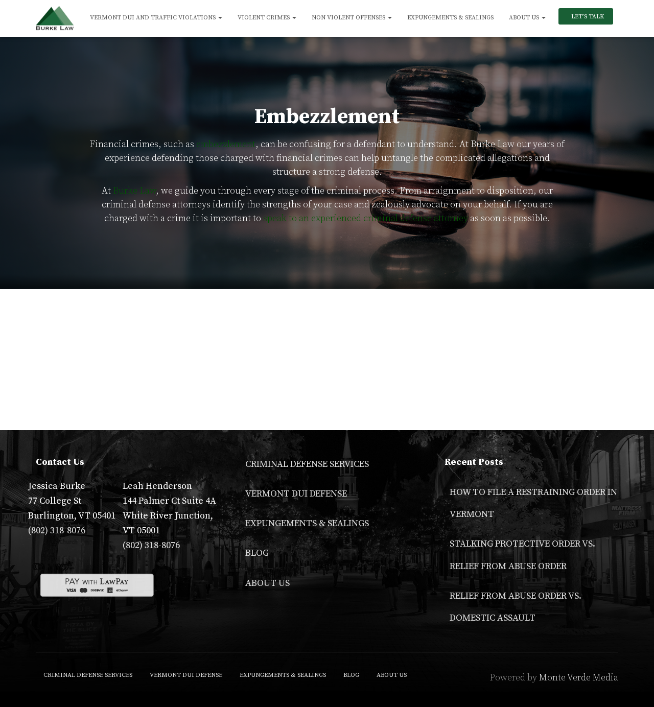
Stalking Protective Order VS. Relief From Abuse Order (522, 555)
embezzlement (225, 144)
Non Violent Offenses (349, 17)
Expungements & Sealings (450, 17)
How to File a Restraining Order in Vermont (533, 503)
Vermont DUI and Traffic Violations (153, 17)
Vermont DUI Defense (296, 494)
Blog (257, 553)
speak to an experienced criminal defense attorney (365, 218)
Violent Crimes (264, 17)
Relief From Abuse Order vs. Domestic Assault (515, 607)
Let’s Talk (587, 16)
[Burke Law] (55, 18)
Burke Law (134, 191)
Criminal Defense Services (307, 464)
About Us (525, 17)
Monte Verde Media (578, 678)
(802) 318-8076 (56, 530)
